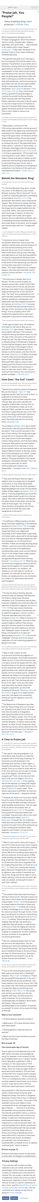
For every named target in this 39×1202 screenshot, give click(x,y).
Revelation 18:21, (27, 491)
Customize (24, 1198)
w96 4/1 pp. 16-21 (14, 7)
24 (35, 491)
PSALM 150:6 (23, 24)
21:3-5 (11, 734)
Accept (5, 1198)
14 (26, 832)
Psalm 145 (29, 886)
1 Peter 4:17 (22, 392)
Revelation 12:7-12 (21, 198)
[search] (36, 2)
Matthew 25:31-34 (28, 690)
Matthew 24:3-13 (28, 234)
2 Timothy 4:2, (22, 374)
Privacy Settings (15, 1193)
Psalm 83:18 (11, 788)
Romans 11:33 (14, 907)
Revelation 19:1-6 (20, 635)
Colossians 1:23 (8, 50)
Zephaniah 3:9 (7, 820)
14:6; (18, 781)
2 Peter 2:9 (6, 275)
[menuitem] (3, 2)
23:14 (26, 526)
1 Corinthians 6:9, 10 (17, 561)
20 (8, 961)
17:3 (22, 781)
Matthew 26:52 (19, 426)
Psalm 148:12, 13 (18, 991)
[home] (3, 2)
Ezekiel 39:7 (14, 618)
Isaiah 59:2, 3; (26, 468)
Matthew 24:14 (17, 354)
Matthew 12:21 (7, 329)
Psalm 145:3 (19, 902)
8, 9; (32, 170)
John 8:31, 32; (10, 781)
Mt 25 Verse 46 (7, 693)
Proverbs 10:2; (29, 272)
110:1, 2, (5, 173)
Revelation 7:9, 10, (18, 832)
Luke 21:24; (26, 150)
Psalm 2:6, (26, 170)
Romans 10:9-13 (17, 810)
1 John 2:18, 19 (11, 91)
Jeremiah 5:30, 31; (17, 526)
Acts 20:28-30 (18, 89)
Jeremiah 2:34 (13, 422)
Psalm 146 (19, 976)
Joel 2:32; (25, 817)
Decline (14, 1198)
